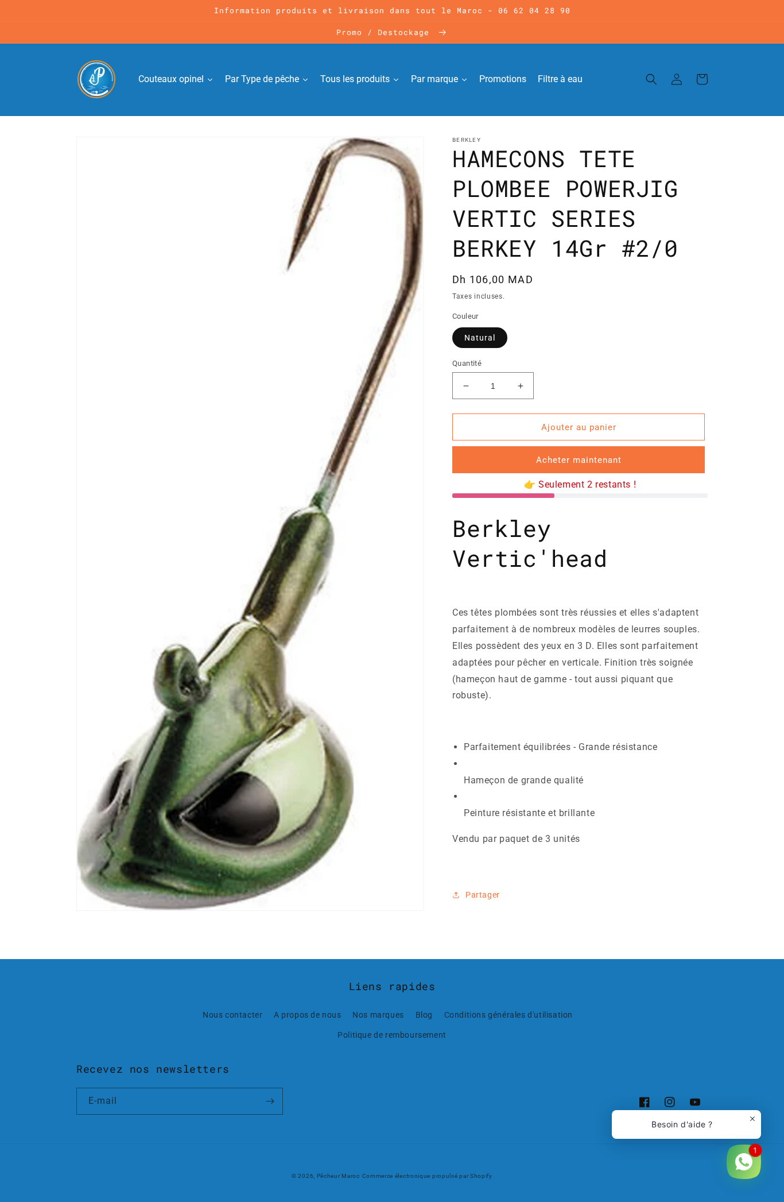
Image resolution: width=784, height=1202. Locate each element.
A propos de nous (307, 1014)
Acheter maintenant (579, 460)
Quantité (467, 363)
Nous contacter (232, 1014)
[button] (651, 79)
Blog (424, 1014)
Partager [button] (482, 894)
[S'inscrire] (269, 1101)
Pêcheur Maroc (338, 1176)
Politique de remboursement (392, 1034)
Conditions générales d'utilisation (508, 1014)
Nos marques (378, 1014)
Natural (479, 337)
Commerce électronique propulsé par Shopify (427, 1176)
